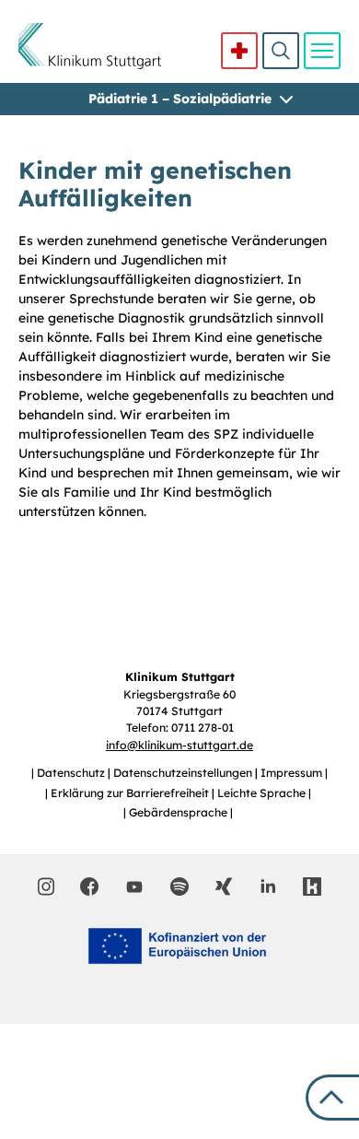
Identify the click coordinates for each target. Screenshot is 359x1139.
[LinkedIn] (268, 886)
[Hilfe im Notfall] (239, 50)
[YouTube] (134, 885)
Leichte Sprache (262, 793)
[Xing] (223, 886)
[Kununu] (312, 886)
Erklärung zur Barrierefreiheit (131, 793)
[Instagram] (46, 886)
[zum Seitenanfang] (332, 1097)
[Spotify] (179, 886)
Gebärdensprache (179, 812)
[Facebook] (89, 886)
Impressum (293, 773)
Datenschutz (72, 773)
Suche (280, 50)
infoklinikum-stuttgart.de (179, 745)
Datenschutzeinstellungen (184, 773)
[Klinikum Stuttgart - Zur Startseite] (89, 46)
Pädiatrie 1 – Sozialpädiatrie (180, 98)
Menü (322, 50)
